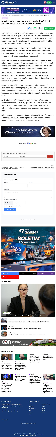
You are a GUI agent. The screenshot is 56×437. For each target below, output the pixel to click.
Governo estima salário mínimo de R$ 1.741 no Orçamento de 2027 (6, 366)
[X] (5, 411)
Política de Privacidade (31, 435)
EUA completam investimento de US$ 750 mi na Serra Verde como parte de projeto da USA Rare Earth (35, 380)
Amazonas (31, 406)
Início (2, 15)
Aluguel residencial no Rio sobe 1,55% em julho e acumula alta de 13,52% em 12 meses (28, 321)
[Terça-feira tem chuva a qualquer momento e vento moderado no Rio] (4, 327)
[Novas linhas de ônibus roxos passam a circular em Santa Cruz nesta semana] (4, 333)
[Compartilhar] (40, 28)
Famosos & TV (32, 408)
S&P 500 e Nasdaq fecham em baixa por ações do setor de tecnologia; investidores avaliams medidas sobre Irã (6, 388)
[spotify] (17, 411)
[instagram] (8, 411)
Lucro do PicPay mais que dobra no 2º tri (48, 357)
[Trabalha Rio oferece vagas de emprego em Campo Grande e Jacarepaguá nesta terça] (28, 300)
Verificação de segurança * (10, 199)
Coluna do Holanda (46, 404)
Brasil (30, 410)
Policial (43, 406)
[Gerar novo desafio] (11, 202)
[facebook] (2, 411)
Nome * (6, 182)
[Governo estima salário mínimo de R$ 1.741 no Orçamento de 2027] (7, 357)
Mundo (43, 410)
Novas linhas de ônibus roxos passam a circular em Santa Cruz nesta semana (26, 334)
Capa (30, 404)
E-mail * (30, 182)
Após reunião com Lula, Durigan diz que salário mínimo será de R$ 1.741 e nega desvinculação (34, 359)
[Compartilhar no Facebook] (29, 28)
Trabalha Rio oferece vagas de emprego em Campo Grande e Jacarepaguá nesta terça (25, 315)
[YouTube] (14, 411)
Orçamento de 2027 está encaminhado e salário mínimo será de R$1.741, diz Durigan (20, 366)
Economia (8, 15)
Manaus (43, 408)
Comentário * (7, 189)
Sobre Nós (22, 435)
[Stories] (45, 2)
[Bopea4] (9, 2)
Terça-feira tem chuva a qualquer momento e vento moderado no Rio (24, 328)
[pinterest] (11, 411)
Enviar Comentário (10, 209)
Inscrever (50, 155)
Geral (30, 414)
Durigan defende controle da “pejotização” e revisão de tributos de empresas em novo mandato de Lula (48, 388)
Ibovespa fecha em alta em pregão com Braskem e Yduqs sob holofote (20, 378)
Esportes (43, 412)
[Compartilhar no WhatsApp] (35, 28)
